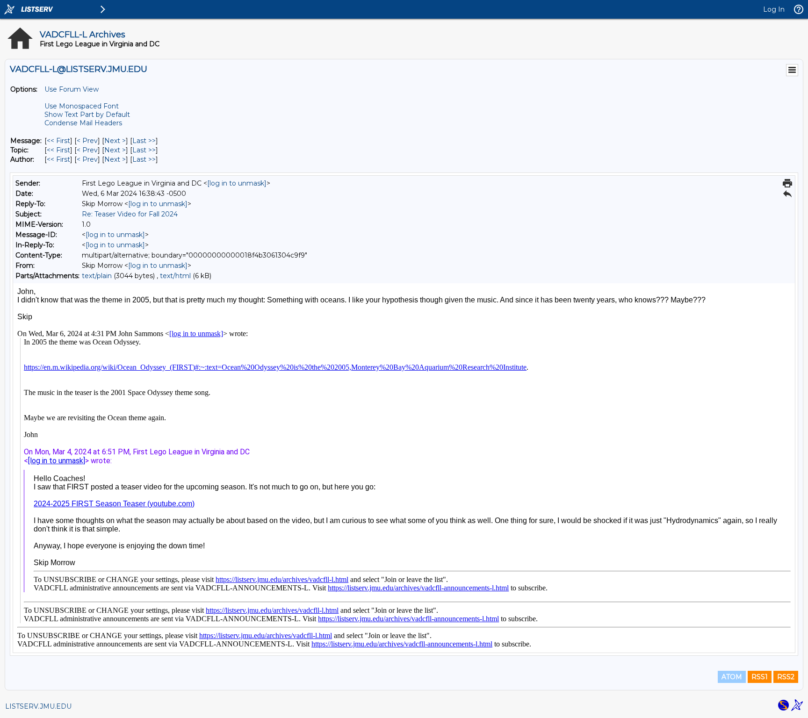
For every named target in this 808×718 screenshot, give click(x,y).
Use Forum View (71, 89)
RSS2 (785, 677)
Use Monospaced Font (81, 106)
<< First (58, 140)
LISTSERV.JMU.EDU (38, 706)
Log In (774, 9)
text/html (175, 276)
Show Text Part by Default (87, 114)
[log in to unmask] (237, 183)
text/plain (97, 276)
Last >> (144, 140)
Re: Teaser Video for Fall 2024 (130, 214)
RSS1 (759, 677)
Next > (115, 140)
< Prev (87, 140)
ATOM (731, 677)
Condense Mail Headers (83, 123)
